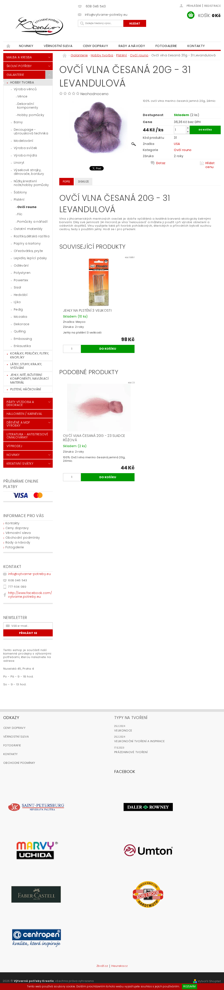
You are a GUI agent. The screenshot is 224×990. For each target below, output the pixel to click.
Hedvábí (21, 295)
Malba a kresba (19, 57)
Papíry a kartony (27, 243)
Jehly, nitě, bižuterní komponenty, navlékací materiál (29, 379)
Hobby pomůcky (30, 115)
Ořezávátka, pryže (28, 251)
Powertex (21, 280)
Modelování (23, 141)
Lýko (17, 302)
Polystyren (22, 273)
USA (177, 144)
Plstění (19, 199)
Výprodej (14, 446)
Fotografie (12, 745)
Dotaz (161, 163)
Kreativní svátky (20, 463)
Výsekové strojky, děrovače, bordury (29, 172)
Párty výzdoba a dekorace (20, 403)
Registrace (212, 6)
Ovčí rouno (27, 207)
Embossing (23, 339)
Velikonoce (123, 730)
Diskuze (83, 181)
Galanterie (15, 75)
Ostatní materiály (28, 229)
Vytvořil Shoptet (209, 981)
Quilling (20, 331)
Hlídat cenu (210, 165)
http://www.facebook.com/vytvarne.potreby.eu (30, 595)
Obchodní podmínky (22, 537)
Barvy (18, 122)
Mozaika (20, 316)
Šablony (20, 192)
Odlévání (21, 265)
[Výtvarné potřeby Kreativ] (39, 26)
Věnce (22, 96)
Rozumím (189, 986)
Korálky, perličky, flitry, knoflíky (29, 355)
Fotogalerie (166, 45)
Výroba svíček (25, 148)
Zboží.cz (102, 966)
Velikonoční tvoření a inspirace (139, 741)
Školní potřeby (19, 66)
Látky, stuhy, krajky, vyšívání (26, 366)
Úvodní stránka (8, 46)
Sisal (17, 287)
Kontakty (196, 45)
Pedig (18, 309)
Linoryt (19, 162)
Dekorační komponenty (27, 106)
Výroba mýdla (25, 155)
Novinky (26, 45)
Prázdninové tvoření (131, 752)
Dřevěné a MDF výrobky (18, 424)
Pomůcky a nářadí (32, 221)
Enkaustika (22, 346)
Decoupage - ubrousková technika (31, 131)
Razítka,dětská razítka (31, 236)
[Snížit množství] (188, 132)
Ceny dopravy (95, 45)
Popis (66, 181)
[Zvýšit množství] (188, 128)
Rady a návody (132, 45)
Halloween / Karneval (24, 414)
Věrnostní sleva (58, 45)
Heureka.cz (119, 966)
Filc (19, 214)
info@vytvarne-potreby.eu (29, 574)
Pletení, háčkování (25, 389)
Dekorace (22, 324)
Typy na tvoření (131, 717)
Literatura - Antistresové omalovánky (27, 435)
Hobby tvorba (22, 82)
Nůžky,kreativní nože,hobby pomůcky (31, 183)
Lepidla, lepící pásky (30, 258)
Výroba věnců (25, 89)
